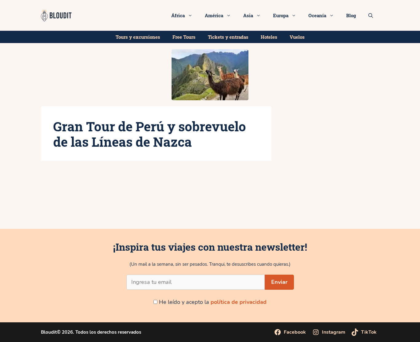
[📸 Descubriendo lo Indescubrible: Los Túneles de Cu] (35, 205)
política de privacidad (239, 302)
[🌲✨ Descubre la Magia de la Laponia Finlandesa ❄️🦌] (315, 205)
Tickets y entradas (228, 37)
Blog (351, 15)
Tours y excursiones (138, 37)
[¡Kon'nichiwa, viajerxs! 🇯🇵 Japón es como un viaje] (175, 205)
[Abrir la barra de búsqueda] (370, 15)
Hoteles (269, 37)
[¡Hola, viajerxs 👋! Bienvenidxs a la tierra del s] (385, 205)
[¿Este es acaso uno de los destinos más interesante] (245, 205)
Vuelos (297, 37)
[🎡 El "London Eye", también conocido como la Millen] (105, 205)
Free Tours (184, 37)
